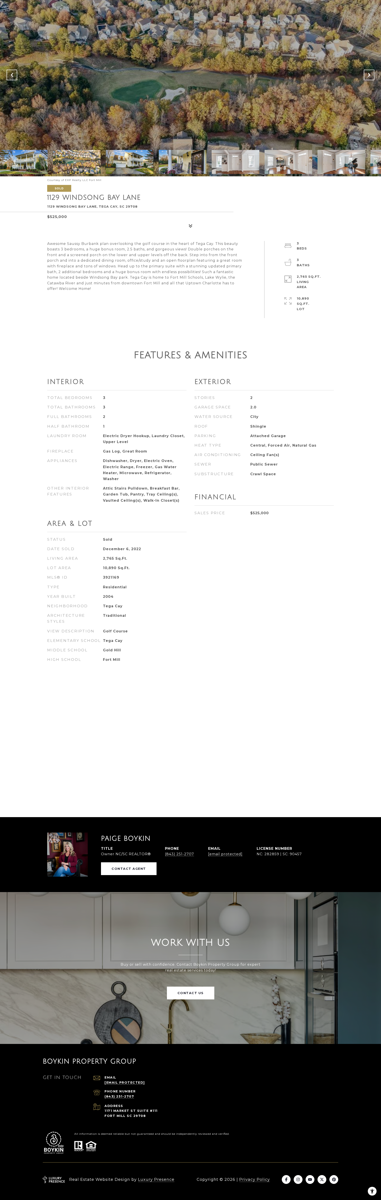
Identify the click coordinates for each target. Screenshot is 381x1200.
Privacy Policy (254, 1179)
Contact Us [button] (190, 993)
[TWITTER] (322, 1179)
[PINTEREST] (333, 1179)
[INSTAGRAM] (298, 1179)
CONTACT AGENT (129, 869)
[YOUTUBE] (310, 1179)
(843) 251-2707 (179, 854)
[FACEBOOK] (286, 1179)
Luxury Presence (156, 1179)
